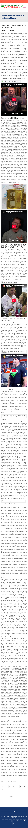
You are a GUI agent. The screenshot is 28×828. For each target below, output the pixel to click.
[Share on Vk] (24, 786)
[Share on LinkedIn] (9, 786)
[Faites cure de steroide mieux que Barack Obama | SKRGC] (14, 6)
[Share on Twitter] (6, 786)
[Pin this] (20, 786)
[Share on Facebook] (2, 786)
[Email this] (2, 790)
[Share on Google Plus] (17, 786)
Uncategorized (16, 781)
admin (3, 781)
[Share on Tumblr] (13, 786)
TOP (14, 811)
